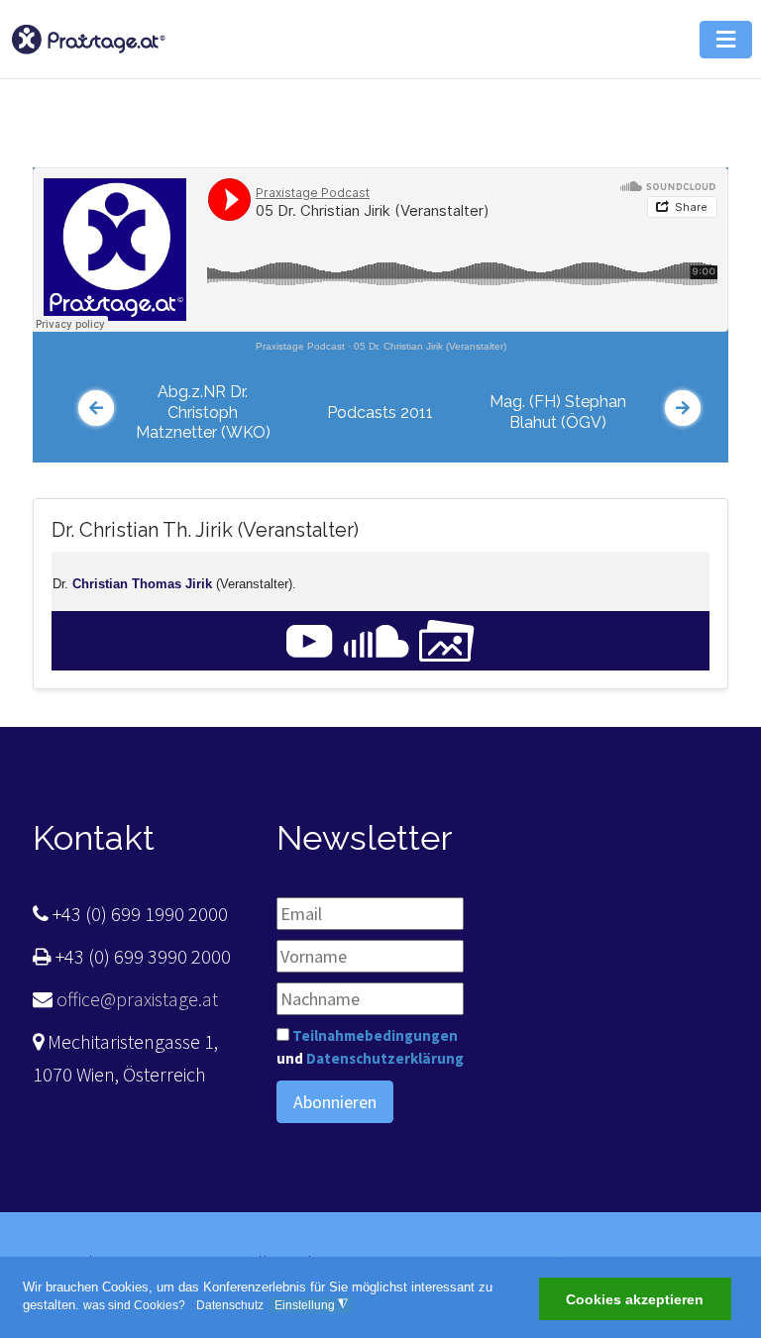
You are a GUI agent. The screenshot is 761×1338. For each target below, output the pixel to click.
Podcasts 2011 (380, 412)
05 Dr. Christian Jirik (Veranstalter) (430, 346)
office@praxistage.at (135, 998)
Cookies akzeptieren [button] (635, 1299)
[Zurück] (96, 408)
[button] (726, 39)
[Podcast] (376, 639)
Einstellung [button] (311, 1304)
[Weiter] (683, 408)
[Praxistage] (88, 37)
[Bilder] (447, 639)
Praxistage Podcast (300, 346)
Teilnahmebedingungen (375, 1035)
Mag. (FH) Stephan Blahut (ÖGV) (557, 412)
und (370, 1047)
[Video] (309, 639)
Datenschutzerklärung (385, 1058)
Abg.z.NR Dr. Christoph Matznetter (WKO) (203, 412)
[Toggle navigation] (702, 114)
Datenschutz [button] (230, 1305)
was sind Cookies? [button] (134, 1305)
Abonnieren (335, 1101)
